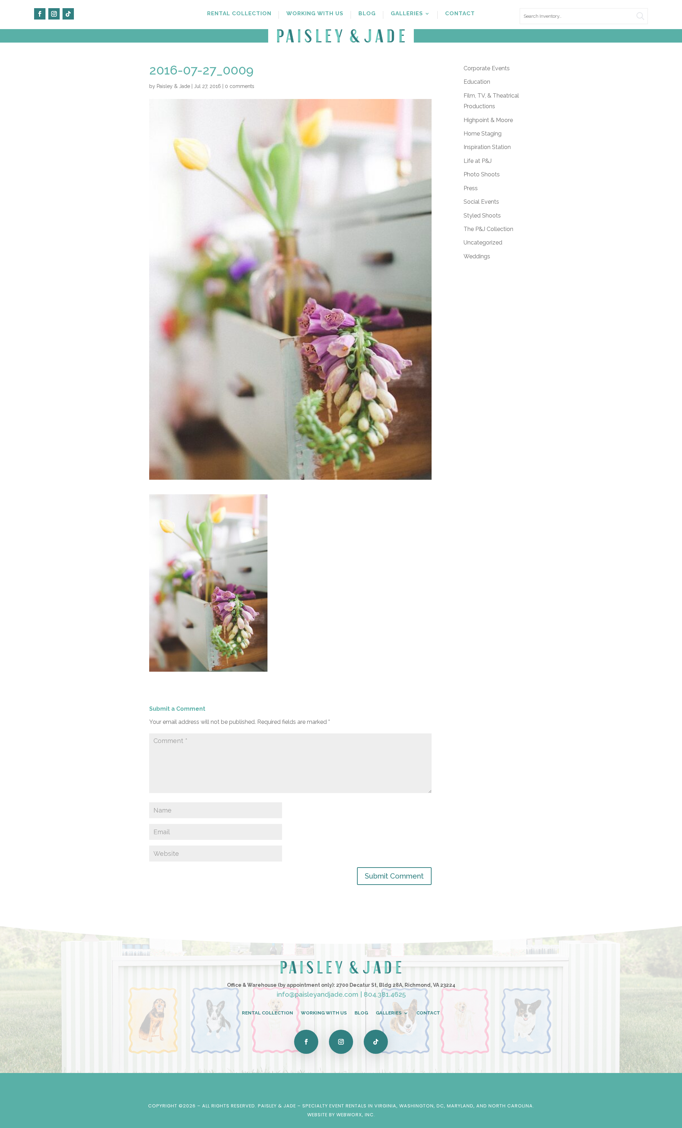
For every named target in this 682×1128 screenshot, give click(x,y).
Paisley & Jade (173, 86)
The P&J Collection (488, 229)
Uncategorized (483, 242)
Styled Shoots (482, 215)
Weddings (477, 256)
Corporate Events (487, 68)
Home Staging (483, 133)
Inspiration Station (487, 147)
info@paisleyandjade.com (317, 994)
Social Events (481, 201)
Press (471, 188)
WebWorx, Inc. (355, 1115)
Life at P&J (478, 161)
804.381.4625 (385, 994)
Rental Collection (239, 14)
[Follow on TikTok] (68, 14)
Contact (460, 14)
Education (477, 81)
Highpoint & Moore (488, 120)
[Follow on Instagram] (54, 14)
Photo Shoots (482, 174)
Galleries (407, 14)
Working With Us (314, 14)
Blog (367, 14)
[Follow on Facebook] (39, 14)
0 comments (239, 86)
